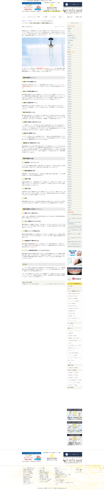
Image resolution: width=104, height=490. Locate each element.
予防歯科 (69, 42)
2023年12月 (70, 106)
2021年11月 (70, 129)
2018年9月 (69, 202)
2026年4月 (69, 63)
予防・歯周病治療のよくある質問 (75, 380)
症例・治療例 (70, 387)
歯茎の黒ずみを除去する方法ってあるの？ (74, 241)
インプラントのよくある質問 (74, 382)
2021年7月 (69, 139)
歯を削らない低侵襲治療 (73, 298)
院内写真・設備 (72, 313)
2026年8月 (69, 54)
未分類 (69, 49)
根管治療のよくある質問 (73, 375)
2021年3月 (69, 148)
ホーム (24, 18)
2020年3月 (69, 174)
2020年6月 (69, 167)
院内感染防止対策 (72, 310)
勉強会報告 (69, 28)
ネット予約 (70, 286)
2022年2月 (69, 122)
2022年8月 (69, 108)
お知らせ (69, 30)
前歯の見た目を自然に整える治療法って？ (74, 246)
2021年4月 (69, 146)
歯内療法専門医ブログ (71, 35)
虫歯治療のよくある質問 (73, 372)
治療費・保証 (69, 18)
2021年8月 (69, 136)
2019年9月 (69, 188)
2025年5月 (69, 89)
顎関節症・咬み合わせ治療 (74, 338)
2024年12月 (70, 101)
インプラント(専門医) (73, 355)
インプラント (62, 26)
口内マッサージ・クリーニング (74, 330)
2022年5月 (69, 115)
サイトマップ (79, 472)
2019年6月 (69, 195)
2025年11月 (70, 75)
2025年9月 (69, 80)
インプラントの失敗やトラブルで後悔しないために (74, 359)
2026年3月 (69, 66)
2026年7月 (69, 56)
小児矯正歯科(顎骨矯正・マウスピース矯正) (75, 341)
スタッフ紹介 (51, 18)
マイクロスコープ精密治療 (28, 473)
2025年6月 (69, 87)
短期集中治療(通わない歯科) (74, 293)
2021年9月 (69, 134)
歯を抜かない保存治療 (27, 470)
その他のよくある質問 (43, 481)
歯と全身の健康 (70, 40)
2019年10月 (70, 186)
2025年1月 (69, 99)
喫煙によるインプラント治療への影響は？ (31, 283)
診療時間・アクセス (72, 315)
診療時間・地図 (77, 18)
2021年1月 (69, 153)
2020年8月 (69, 162)
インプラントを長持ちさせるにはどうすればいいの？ (54, 283)
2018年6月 (69, 209)
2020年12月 (70, 155)
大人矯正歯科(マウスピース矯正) (75, 345)
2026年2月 (69, 68)
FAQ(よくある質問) (43, 18)
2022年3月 (69, 120)
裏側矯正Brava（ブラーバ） (60, 477)
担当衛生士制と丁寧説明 (73, 308)
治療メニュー (60, 18)
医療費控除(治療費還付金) (74, 367)
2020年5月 (69, 169)
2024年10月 (70, 103)
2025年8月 (69, 82)
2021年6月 (69, 141)
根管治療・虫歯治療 (72, 335)
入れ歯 (70, 362)
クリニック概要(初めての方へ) (33, 18)
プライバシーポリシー (73, 320)
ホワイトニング (72, 350)
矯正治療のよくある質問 (73, 377)
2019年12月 (70, 181)
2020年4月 (69, 172)
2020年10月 (70, 160)
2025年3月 (69, 94)
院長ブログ (69, 47)
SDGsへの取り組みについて (74, 318)
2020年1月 (69, 179)
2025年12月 (70, 73)
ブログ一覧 (71, 325)
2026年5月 (69, 61)
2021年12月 (70, 127)
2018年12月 (70, 200)
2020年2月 (69, 176)
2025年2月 (69, 96)
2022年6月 (69, 113)
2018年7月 (69, 207)
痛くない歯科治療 (72, 303)
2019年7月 (69, 193)
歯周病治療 (71, 333)
